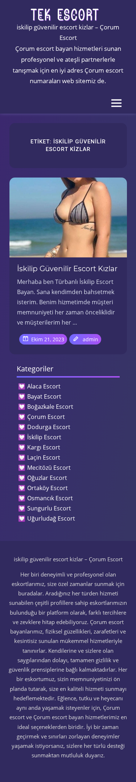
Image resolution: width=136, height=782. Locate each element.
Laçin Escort (43, 457)
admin (90, 339)
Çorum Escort (46, 417)
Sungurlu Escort (49, 508)
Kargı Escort (43, 447)
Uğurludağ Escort (51, 518)
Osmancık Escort (50, 498)
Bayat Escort (44, 396)
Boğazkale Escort (50, 407)
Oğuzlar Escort (47, 478)
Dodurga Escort (48, 427)
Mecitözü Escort (49, 468)
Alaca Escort (44, 386)
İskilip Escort (44, 437)
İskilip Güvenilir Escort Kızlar (67, 268)
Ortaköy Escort (47, 488)
